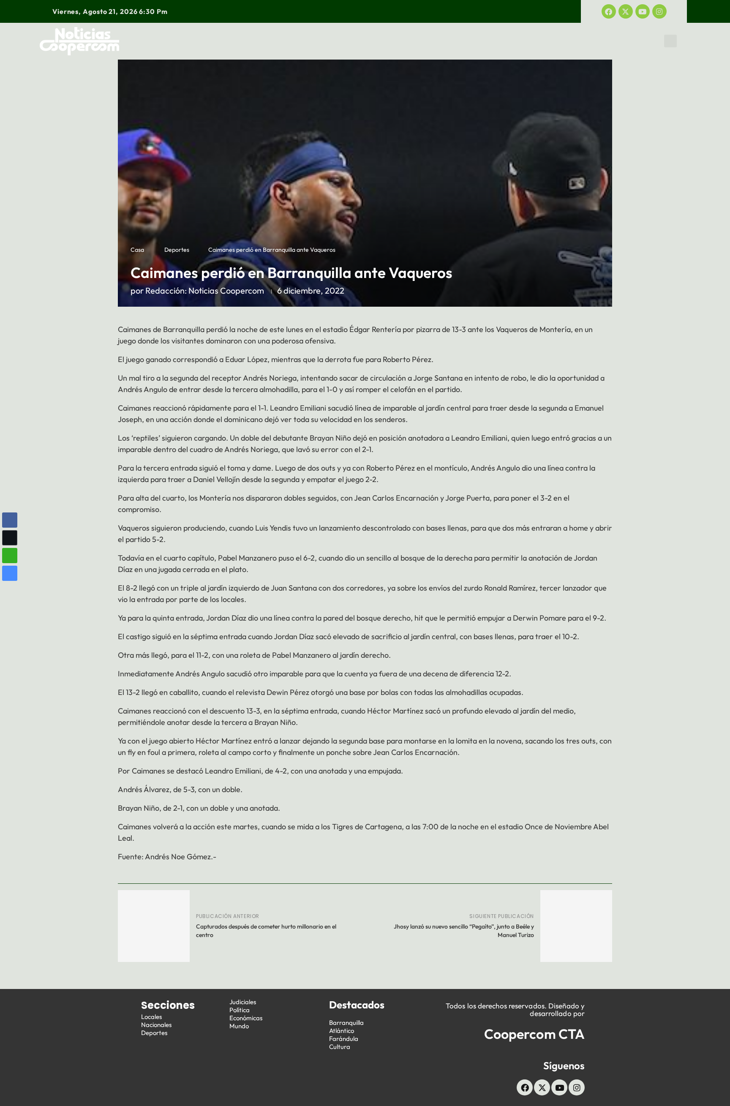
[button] (670, 41)
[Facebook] (609, 11)
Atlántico (341, 1031)
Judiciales (364, 41)
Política (422, 41)
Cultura (339, 1047)
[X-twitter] (625, 11)
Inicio (152, 41)
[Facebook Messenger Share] (9, 573)
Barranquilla (346, 1023)
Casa (137, 249)
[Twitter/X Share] (9, 537)
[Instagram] (659, 11)
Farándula (343, 1039)
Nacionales (156, 1025)
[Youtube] (642, 11)
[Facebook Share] (9, 520)
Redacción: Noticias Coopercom (204, 290)
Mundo (610, 41)
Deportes (304, 41)
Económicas (483, 41)
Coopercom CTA (534, 1033)
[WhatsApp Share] (9, 555)
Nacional (246, 41)
